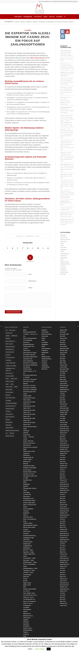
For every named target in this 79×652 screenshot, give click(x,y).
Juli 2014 (62, 544)
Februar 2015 (63, 529)
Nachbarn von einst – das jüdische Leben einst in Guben (30, 476)
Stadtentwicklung (65, 264)
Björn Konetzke (9, 344)
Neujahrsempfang (10, 408)
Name (30, 274)
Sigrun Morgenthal (10, 416)
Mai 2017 (62, 474)
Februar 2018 (63, 463)
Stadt (45, 16)
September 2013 (64, 564)
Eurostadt (8, 354)
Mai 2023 (62, 359)
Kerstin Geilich (9, 389)
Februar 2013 (63, 579)
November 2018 (64, 447)
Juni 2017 (62, 472)
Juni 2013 (62, 570)
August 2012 (63, 591)
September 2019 (64, 431)
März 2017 (63, 478)
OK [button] (48, 649)
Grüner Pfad (26, 435)
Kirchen (25, 579)
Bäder (24, 330)
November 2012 (64, 585)
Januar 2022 (63, 383)
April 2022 (63, 377)
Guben (62, 243)
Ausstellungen (27, 574)
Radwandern (63, 258)
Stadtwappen (26, 548)
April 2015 (63, 525)
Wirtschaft (63, 274)
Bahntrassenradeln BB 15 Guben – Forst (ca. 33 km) (30, 334)
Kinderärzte (26, 626)
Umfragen (63, 268)
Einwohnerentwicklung (29, 535)
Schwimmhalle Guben (29, 500)
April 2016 (63, 500)
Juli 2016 (62, 494)
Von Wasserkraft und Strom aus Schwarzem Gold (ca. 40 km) (29, 601)
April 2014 (63, 550)
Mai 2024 (62, 342)
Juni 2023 (62, 357)
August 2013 (63, 566)
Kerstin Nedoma (9, 392)
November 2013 (64, 560)
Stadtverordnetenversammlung (12, 430)
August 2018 (63, 453)
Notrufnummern (27, 628)
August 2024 (63, 338)
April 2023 (63, 361)
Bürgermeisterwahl (10, 346)
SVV (7, 433)
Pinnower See (27, 494)
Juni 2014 (62, 546)
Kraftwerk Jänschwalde (29, 468)
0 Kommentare (29, 236)
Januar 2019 (63, 443)
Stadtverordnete (9, 427)
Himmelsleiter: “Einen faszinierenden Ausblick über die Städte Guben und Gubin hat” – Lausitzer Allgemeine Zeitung (66, 132)
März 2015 (63, 527)
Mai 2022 (62, 375)
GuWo (11, 384)
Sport (61, 260)
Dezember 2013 (64, 558)
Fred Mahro (8, 360)
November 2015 (64, 511)
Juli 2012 (62, 593)
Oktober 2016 (63, 488)
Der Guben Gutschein (29, 354)
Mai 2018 (62, 459)
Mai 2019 (62, 437)
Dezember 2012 (64, 583)
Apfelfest (8, 335)
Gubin (62, 245)
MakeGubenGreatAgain (11, 403)
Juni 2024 (62, 340)
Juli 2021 (62, 394)
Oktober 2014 (63, 537)
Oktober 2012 (63, 587)
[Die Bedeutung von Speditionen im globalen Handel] (1, 326)
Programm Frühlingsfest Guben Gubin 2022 (66, 176)
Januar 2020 (63, 424)
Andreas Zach (9, 333)
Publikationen (27, 544)
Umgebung (63, 270)
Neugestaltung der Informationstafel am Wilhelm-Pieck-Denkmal (67, 110)
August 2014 (63, 542)
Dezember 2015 (64, 509)
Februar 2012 (63, 603)
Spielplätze (26, 513)
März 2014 (63, 552)
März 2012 (63, 601)
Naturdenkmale (27, 480)
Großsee (25, 433)
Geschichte (63, 241)
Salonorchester (9, 414)
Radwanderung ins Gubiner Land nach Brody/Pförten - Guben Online (66, 80)
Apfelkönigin (14, 335)
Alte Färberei (12, 330)
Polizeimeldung (64, 253)
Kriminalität (8, 400)
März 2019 (63, 439)
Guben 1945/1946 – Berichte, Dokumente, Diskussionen (29, 443)
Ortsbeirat (8, 411)
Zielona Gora (26, 531)
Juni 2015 (62, 521)
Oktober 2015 (63, 513)
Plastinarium (26, 496)
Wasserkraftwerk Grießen (30, 525)
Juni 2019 (62, 435)
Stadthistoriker (9, 422)
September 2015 (64, 515)
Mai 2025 (62, 336)
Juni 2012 (62, 595)
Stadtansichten (64, 262)
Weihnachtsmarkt (10, 436)
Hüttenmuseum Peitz (64, 197)
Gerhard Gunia (9, 373)
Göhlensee (26, 431)
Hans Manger (63, 207)
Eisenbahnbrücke (10, 352)
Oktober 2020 (63, 412)
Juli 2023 (62, 354)
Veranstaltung (64, 272)
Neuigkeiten (28, 16)
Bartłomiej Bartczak (10, 341)
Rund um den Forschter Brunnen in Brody (66, 92)
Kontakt (59, 16)
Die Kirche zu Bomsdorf (30, 379)
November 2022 (64, 369)
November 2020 (64, 410)
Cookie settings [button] (39, 649)
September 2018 (64, 451)
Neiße (24, 482)
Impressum (26, 453)
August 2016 (63, 492)
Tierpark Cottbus (27, 523)
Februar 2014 (63, 554)
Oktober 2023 (63, 350)
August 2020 (63, 414)
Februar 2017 (63, 480)
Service (52, 16)
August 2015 (63, 517)
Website (30, 287)
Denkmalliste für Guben (29, 352)
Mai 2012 (62, 597)
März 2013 (63, 576)
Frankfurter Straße (10, 357)
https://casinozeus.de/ (37, 58)
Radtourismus (27, 613)
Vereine (25, 611)
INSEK (15, 386)
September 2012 (64, 589)
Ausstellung (63, 237)
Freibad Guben (27, 396)
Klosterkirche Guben (29, 466)
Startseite (18, 16)
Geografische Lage (28, 537)
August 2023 (63, 352)
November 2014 (64, 535)
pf (39, 236)
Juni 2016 (62, 496)
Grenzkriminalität (10, 376)
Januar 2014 (63, 556)
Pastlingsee (26, 492)
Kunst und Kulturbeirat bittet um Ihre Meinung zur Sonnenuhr (67, 214)
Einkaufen (26, 533)
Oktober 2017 (63, 466)
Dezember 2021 (64, 385)
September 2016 (64, 490)
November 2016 (64, 486)
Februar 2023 (63, 365)
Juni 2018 (62, 457)
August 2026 (63, 330)
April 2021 (63, 400)
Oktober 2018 (63, 449)
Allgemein (35, 21)
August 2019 (63, 433)
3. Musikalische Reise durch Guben (66, 202)
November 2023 (64, 348)
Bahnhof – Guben (28, 550)
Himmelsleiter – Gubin (69, 69)
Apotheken (26, 624)
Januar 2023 (63, 367)
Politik (62, 251)
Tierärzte (25, 632)
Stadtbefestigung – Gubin (30, 568)
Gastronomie (26, 618)
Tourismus (38, 16)
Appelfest (8, 338)
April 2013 (63, 574)
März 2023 (63, 363)
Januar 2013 (63, 581)
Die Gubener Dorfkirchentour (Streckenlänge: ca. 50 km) (66, 124)
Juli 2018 (62, 455)
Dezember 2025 (64, 334)
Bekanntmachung (65, 239)
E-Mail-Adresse (32, 281)
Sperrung (8, 419)
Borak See (26, 342)
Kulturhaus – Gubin (28, 560)
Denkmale (26, 576)
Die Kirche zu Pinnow (29, 385)
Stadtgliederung (27, 546)
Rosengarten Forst (28, 498)
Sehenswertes (27, 609)
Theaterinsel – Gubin (29, 570)
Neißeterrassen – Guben (30, 562)
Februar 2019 (63, 441)
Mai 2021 (62, 398)
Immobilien (63, 247)
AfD (6, 330)
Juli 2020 (62, 416)
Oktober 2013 (63, 562)
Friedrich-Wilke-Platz (10, 363)
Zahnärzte (26, 622)
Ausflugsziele (27, 605)
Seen (24, 587)
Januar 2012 (63, 605)
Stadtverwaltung (27, 630)
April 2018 (63, 461)
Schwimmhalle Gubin (29, 502)
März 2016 (63, 502)
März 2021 (63, 402)
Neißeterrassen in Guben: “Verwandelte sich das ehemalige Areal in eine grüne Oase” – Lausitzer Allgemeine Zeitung (67, 156)
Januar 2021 (63, 406)
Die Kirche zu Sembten (29, 387)
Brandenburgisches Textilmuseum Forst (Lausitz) (28, 346)
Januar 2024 (63, 346)
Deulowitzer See (27, 359)
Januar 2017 (63, 482)
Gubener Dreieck (10, 381)
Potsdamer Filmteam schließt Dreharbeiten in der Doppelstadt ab (67, 73)
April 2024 (63, 344)
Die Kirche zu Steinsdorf (30, 389)
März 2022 (63, 379)
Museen (25, 581)
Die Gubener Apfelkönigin (30, 365)
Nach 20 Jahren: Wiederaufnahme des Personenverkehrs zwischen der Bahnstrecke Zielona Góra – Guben (67, 168)
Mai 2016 (62, 498)
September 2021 (64, 389)
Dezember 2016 (64, 484)
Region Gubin (27, 585)
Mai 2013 (62, 572)
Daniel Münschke (10, 349)
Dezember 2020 (64, 408)
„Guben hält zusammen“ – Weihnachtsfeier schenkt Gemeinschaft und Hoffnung (66, 53)
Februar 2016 (63, 505)
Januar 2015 (63, 531)
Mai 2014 (62, 548)
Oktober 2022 (63, 371)
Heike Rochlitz (9, 386)
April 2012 (63, 599)
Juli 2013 (62, 568)
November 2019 (64, 429)
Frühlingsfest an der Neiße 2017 (10, 369)
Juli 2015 (62, 519)
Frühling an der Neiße (11, 365)
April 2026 (63, 332)
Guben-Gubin (14, 378)
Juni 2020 (62, 418)
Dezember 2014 (64, 533)
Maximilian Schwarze (11, 406)
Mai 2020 (62, 420)
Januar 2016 (63, 507)
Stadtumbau (8, 425)
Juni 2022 (62, 373)
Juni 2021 (62, 396)
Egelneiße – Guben (28, 552)
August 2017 (63, 468)
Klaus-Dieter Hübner (10, 397)
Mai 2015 (62, 523)
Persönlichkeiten (27, 542)
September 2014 (64, 539)
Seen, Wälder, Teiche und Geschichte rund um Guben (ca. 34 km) (30, 595)
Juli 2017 (62, 470)
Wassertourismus (28, 616)
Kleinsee (25, 463)
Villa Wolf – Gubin (28, 572)
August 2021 (63, 391)
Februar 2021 (63, 404)
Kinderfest (8, 395)
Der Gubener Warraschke (30, 357)
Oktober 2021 (63, 387)
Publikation (63, 255)
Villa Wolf (12, 433)
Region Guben (27, 583)
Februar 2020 (63, 422)
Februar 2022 (63, 381)
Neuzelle (25, 486)
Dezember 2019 (64, 426)
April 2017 (63, 476)
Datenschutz (26, 350)
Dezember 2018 (64, 445)
